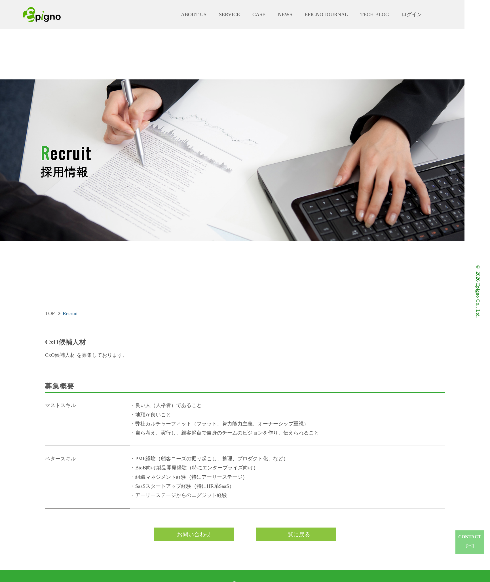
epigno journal (326, 14)
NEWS (285, 14)
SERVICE (229, 14)
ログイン (412, 14)
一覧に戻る (296, 534)
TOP (50, 313)
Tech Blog (374, 14)
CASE (258, 14)
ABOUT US (193, 14)
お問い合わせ (194, 534)
